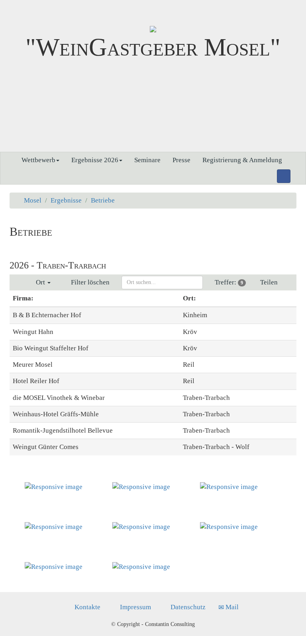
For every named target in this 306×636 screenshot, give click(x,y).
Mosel (32, 200)
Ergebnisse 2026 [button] (94, 160)
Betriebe (103, 200)
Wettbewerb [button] (38, 160)
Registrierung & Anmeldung (242, 160)
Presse (181, 160)
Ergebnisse (66, 200)
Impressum (134, 607)
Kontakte (86, 607)
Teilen (269, 282)
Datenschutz (187, 607)
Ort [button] (40, 282)
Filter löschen (89, 282)
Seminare (147, 160)
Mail (231, 607)
